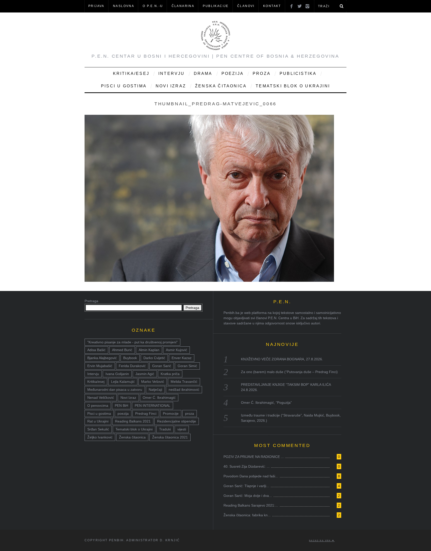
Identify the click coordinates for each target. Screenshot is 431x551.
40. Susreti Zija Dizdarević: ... (246, 466)
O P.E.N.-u (153, 6)
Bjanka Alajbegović (102, 358)
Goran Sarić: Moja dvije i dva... (247, 496)
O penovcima (97, 406)
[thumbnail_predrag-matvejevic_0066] (209, 280)
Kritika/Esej (131, 73)
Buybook (130, 358)
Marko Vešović (152, 382)
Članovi (246, 6)
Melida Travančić (184, 382)
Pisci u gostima (124, 86)
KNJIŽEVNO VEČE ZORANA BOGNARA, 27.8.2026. (282, 359)
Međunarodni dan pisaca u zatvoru (114, 390)
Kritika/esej (96, 382)
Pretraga (91, 301)
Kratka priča (170, 374)
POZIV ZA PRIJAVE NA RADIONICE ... (253, 457)
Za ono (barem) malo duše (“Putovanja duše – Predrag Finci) (289, 372)
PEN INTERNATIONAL (152, 406)
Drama (203, 73)
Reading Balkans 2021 (133, 421)
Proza (262, 73)
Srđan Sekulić (98, 429)
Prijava (96, 6)
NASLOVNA (123, 6)
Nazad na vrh (320, 540)
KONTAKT (272, 6)
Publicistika (298, 73)
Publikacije (215, 6)
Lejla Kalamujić (123, 382)
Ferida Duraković (132, 366)
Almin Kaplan (149, 350)
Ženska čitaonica (221, 86)
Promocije (171, 413)
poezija (123, 413)
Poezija (232, 73)
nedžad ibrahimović (184, 390)
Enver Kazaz (182, 358)
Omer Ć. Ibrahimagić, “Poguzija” (266, 403)
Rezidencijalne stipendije (176, 421)
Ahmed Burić (122, 350)
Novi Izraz (171, 86)
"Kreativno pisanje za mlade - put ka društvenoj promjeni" (132, 342)
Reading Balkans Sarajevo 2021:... (250, 505)
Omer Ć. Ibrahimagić (159, 398)
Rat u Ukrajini (97, 421)
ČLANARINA (183, 6)
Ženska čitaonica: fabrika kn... (247, 515)
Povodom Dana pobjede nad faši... (250, 476)
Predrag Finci (145, 413)
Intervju (171, 73)
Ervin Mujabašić (99, 366)
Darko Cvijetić (154, 358)
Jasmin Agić (144, 374)
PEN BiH (121, 406)
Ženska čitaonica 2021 (170, 437)
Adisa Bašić (96, 350)
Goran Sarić (161, 366)
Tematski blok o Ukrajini (293, 86)
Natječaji (155, 390)
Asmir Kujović (176, 350)
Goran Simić (187, 366)
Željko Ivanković (99, 437)
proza (189, 413)
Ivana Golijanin (117, 374)
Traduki (165, 429)
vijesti (181, 429)
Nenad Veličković (100, 398)
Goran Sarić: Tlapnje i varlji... (246, 486)
